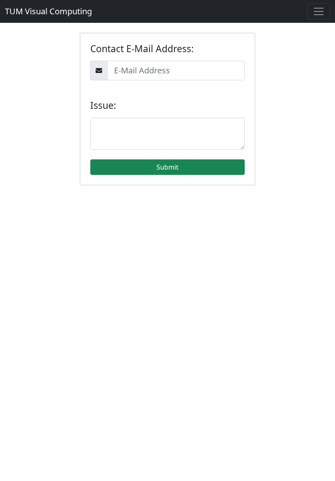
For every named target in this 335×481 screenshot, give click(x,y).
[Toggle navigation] (318, 11)
